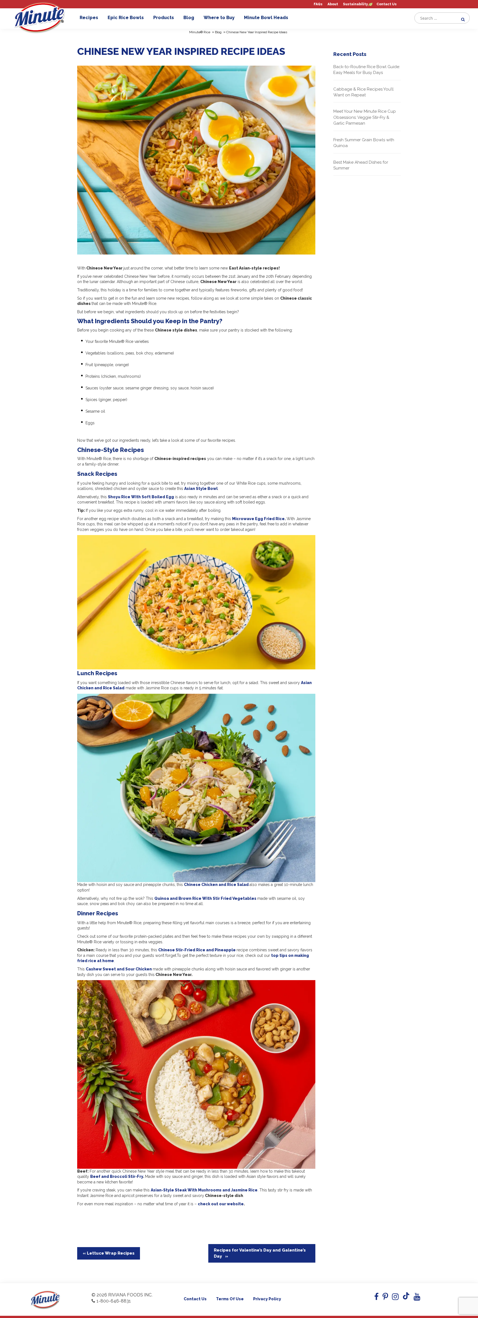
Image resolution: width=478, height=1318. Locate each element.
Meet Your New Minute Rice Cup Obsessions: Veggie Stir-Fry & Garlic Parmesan (364, 117)
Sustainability (355, 4)
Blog (188, 17)
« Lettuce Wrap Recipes (108, 1253)
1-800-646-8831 (114, 1301)
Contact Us (386, 4)
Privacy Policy (267, 1299)
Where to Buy (219, 17)
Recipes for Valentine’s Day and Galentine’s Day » (260, 1253)
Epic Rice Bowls (126, 17)
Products (163, 17)
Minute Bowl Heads (266, 17)
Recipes (89, 17)
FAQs (318, 4)
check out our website (221, 1204)
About (333, 4)
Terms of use (230, 1299)
